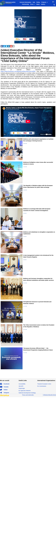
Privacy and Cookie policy (28, 394)
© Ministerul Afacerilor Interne (49, 394)
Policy (38, 2)
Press (32, 4)
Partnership (25, 4)
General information (25, 2)
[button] (53, 2)
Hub (34, 2)
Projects (43, 2)
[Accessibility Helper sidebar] (1, 3)
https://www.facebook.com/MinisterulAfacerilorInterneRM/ (18, 71)
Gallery (43, 4)
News (38, 4)
